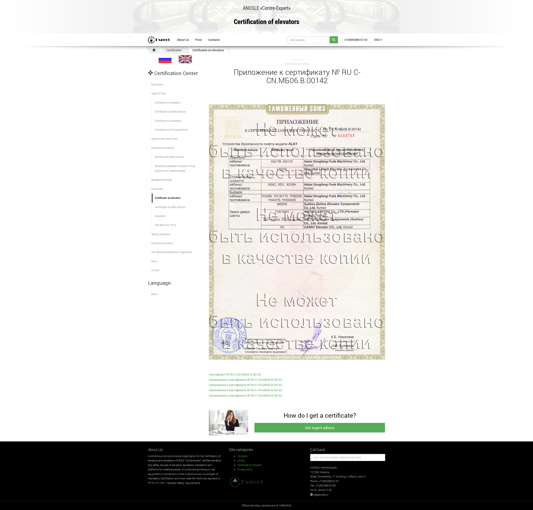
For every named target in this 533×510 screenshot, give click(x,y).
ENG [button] (377, 40)
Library (241, 460)
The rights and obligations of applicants (171, 252)
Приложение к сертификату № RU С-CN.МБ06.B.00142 (245, 380)
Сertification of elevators (167, 102)
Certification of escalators (168, 121)
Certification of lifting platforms (171, 130)
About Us (183, 40)
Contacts (214, 40)
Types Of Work (158, 93)
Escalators (160, 216)
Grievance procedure (162, 243)
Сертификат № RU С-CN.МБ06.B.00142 (235, 374)
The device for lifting (165, 225)
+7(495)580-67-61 (356, 40)
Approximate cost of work (164, 138)
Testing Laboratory (160, 234)
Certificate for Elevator (249, 465)
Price (198, 40)
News (154, 261)
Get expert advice (319, 427)
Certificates (173, 50)
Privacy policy (245, 469)
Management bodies (161, 180)
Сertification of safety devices (170, 111)
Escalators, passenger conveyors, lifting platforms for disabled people (175, 168)
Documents (157, 84)
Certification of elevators (266, 22)
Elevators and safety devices (169, 157)
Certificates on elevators (208, 50)
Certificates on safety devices (170, 207)
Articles (155, 270)
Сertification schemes (162, 148)
